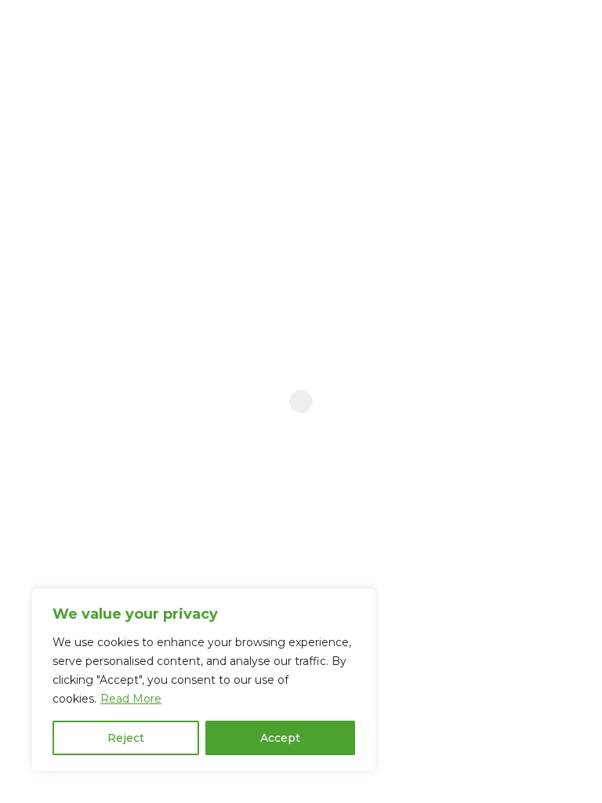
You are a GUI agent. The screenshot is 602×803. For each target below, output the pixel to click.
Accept (280, 738)
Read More (130, 699)
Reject (125, 738)
